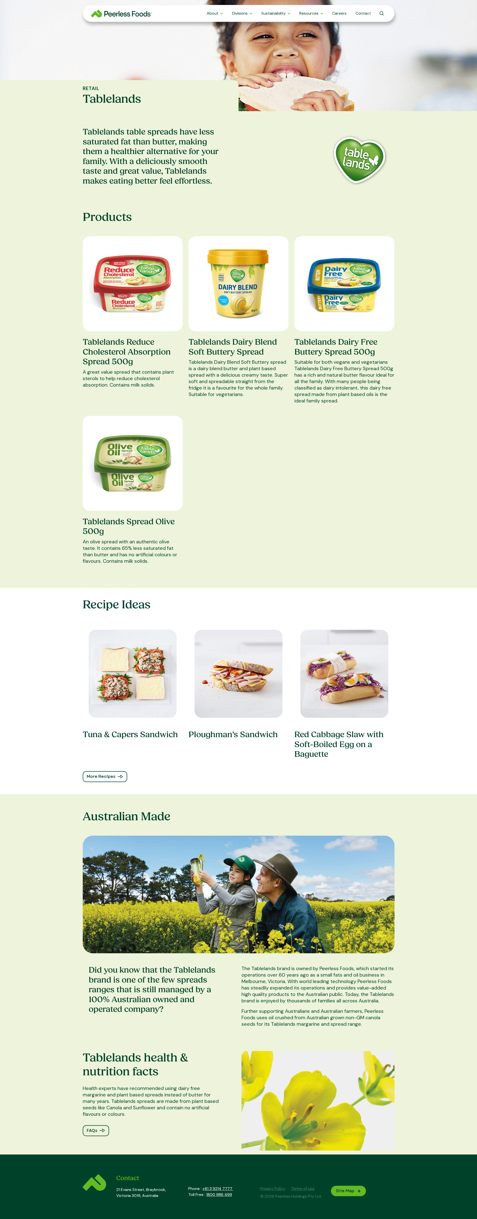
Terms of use (303, 1188)
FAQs (92, 1130)
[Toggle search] (381, 13)
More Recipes (101, 776)
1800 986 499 (219, 1194)
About (212, 13)
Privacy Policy (272, 1188)
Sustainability (273, 13)
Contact (363, 13)
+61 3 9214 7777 (217, 1188)
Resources (308, 13)
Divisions (240, 13)
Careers (339, 13)
